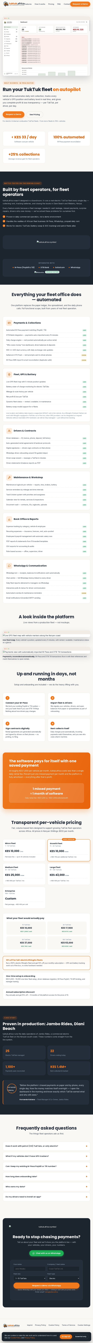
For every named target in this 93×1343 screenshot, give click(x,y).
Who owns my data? (15, 1186)
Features (28, 4)
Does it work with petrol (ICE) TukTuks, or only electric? (32, 1146)
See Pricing (35, 114)
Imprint (30, 1325)
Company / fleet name (56, 1264)
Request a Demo (80, 4)
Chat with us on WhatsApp (48, 1253)
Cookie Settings (84, 1325)
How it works (40, 4)
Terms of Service (68, 1325)
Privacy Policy (40, 1325)
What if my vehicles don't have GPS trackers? (27, 1156)
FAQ (59, 4)
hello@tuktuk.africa (51, 1292)
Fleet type (51, 1274)
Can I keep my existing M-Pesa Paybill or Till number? (31, 1166)
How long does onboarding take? (21, 1176)
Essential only (80, 1336)
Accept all (66, 1336)
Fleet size (16, 1274)
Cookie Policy (54, 1325)
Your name (17, 1264)
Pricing (51, 4)
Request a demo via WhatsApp (46, 1285)
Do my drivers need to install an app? (23, 1196)
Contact (67, 4)
